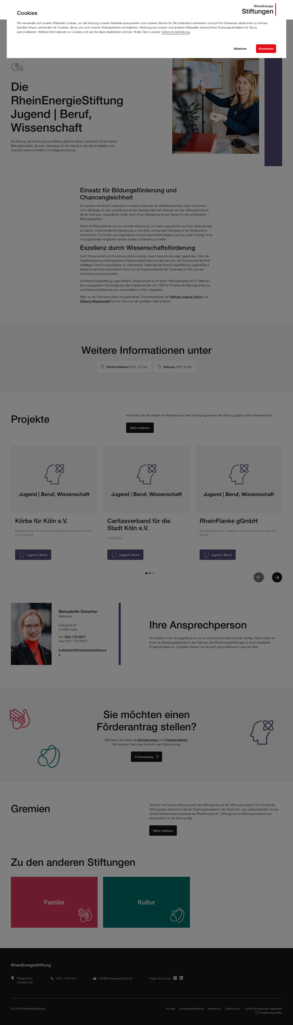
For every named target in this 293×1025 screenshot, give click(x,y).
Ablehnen (240, 48)
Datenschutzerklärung (175, 32)
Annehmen (266, 48)
